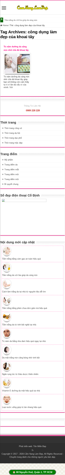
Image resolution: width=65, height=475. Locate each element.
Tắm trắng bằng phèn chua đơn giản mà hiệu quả (24, 308)
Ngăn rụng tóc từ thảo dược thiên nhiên (20, 374)
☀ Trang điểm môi (10, 174)
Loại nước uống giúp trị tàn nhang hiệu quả (21, 407)
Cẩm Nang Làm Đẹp (33, 454)
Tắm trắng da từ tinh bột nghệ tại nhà (19, 324)
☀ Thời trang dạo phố (12, 138)
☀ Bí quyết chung (10, 184)
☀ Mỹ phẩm (7, 160)
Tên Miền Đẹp (39, 446)
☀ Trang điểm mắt (10, 169)
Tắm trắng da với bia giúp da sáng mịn (20, 20)
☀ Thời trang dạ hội (11, 133)
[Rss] (32, 450)
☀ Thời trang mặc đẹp (12, 143)
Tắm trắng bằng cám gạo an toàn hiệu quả (21, 259)
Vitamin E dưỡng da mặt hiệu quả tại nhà (21, 390)
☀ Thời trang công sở (12, 128)
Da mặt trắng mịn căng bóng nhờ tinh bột (21, 357)
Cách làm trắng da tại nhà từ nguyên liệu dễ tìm (24, 291)
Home (5, 25)
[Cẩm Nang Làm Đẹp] (32, 7)
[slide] (4, 8)
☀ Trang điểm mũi (10, 179)
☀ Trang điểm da (10, 164)
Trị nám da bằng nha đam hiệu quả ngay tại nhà (24, 341)
